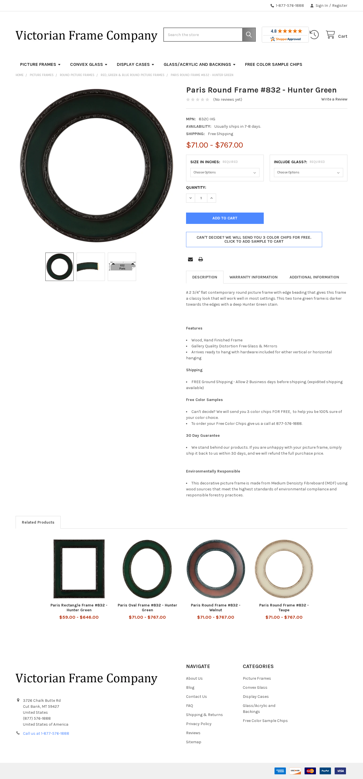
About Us (194, 678)
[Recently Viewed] (315, 34)
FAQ (189, 705)
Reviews (193, 732)
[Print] (200, 259)
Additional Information (314, 277)
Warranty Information (253, 277)
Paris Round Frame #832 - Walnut (215, 608)
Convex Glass (86, 64)
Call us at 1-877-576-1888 (46, 733)
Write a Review (334, 99)
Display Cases (133, 64)
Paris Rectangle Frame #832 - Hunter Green (78, 608)
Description (204, 277)
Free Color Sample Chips (273, 64)
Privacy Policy (199, 723)
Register (339, 5)
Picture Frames (38, 64)
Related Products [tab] (38, 522)
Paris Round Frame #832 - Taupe (284, 608)
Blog (190, 687)
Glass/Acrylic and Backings (197, 64)
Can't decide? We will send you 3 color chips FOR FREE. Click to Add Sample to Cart (254, 239)
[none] (96, 166)
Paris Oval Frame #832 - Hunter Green (147, 608)
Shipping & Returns (204, 714)
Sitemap (193, 742)
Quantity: (196, 187)
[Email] (190, 259)
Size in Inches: (214, 161)
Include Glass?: (299, 161)
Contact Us (196, 696)
